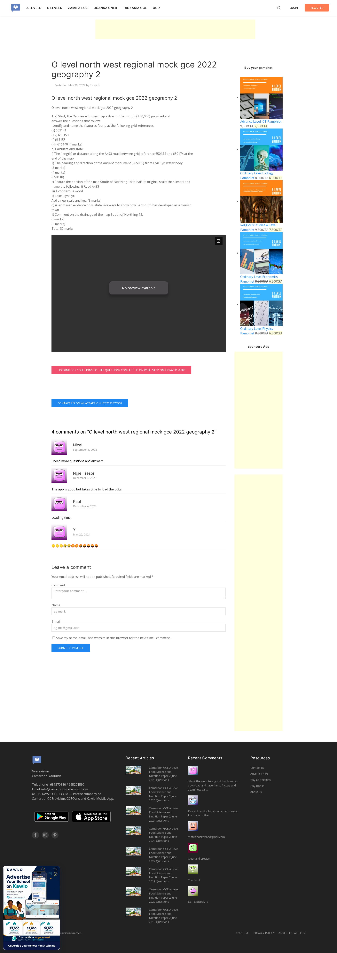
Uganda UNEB (105, 8)
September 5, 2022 (85, 449)
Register (316, 8)
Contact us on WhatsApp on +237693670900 (90, 403)
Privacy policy (264, 933)
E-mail (55, 621)
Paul (77, 501)
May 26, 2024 (81, 534)
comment (58, 585)
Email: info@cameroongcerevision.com (60, 789)
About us (256, 792)
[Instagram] (45, 835)
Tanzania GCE (135, 8)
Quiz (157, 8)
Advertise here (259, 774)
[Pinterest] (55, 835)
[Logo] (15, 8)
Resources (260, 758)
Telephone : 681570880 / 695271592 (58, 784)
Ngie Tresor (83, 473)
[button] (31, 908)
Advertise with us (291, 933)
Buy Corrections (260, 780)
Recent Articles (140, 758)
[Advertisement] (175, 29)
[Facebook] (35, 835)
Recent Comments (205, 758)
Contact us (257, 767)
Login (294, 8)
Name (55, 605)
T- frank (95, 85)
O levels (54, 8)
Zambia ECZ (78, 8)
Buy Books (257, 786)
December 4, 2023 (84, 478)
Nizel (77, 445)
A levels (33, 8)
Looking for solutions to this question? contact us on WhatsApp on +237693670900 (121, 370)
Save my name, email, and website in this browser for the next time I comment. (113, 638)
